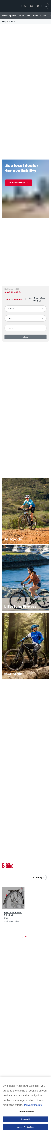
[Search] (26, 6)
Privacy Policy (33, 1105)
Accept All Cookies (25, 1127)
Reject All (25, 1119)
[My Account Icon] (32, 6)
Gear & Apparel (9, 15)
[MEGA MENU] (46, 6)
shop (4, 21)
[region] (25, 1104)
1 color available (11, 921)
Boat (35, 15)
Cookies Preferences (25, 1111)
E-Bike (43, 15)
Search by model (14, 299)
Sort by (39, 877)
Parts (21, 15)
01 (25, 936)
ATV (28, 15)
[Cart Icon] (38, 6)
